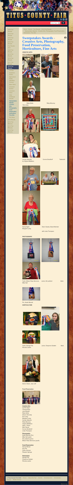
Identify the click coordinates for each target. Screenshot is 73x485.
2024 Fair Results (10, 34)
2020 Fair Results (10, 51)
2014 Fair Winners (10, 123)
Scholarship (57, 478)
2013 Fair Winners (10, 127)
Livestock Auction (12, 87)
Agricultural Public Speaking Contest (12, 79)
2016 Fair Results (10, 67)
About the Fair (32, 478)
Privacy (9, 479)
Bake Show (12, 84)
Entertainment (48, 478)
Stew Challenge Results (12, 96)
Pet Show (12, 117)
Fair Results (36, 29)
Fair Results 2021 (11, 47)
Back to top (64, 484)
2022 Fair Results (10, 42)
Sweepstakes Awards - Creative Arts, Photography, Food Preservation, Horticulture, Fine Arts (13, 108)
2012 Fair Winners (10, 131)
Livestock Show (12, 92)
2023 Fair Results (10, 38)
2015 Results (11, 120)
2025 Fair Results (10, 30)
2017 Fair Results (10, 63)
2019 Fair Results (10, 55)
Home (25, 29)
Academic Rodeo (12, 73)
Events (30, 29)
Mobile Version (17, 479)
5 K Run (11, 70)
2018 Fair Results (10, 59)
